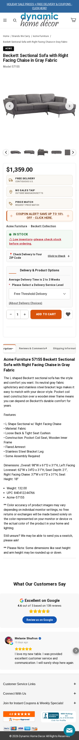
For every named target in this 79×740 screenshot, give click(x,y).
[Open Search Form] (15, 20)
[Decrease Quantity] (11, 314)
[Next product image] (69, 106)
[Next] (73, 152)
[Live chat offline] (69, 730)
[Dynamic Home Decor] (39, 20)
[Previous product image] (9, 106)
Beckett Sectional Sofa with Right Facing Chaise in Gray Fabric (35, 42)
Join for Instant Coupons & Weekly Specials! (33, 703)
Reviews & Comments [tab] (32, 348)
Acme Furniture (41, 36)
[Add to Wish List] (68, 314)
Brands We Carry (21, 36)
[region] (39, 152)
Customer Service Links (19, 684)
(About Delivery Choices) (25, 303)
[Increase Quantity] (24, 314)
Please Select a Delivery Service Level (37, 285)
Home (6, 36)
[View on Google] (8, 640)
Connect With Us (14, 693)
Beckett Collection (43, 226)
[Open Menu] (5, 20)
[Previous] (6, 152)
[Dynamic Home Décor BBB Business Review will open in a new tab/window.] (58, 716)
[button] (15, 152)
